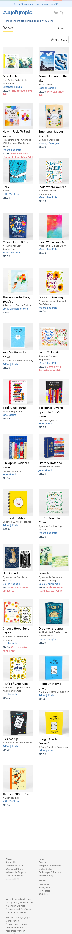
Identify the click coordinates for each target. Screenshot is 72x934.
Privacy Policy (46, 875)
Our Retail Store (14, 868)
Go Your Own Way (51, 297)
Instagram (44, 887)
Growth (44, 573)
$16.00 (42, 201)
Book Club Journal (15, 407)
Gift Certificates (14, 875)
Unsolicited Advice (15, 518)
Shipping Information (50, 865)
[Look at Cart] (56, 15)
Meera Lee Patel (12, 150)
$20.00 (6, 529)
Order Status (45, 868)
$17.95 (51, 589)
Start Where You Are (52, 186)
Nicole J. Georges (49, 143)
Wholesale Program (16, 872)
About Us (11, 862)
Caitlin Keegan (11, 584)
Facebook (44, 883)
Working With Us (14, 865)
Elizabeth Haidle (12, 87)
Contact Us (44, 862)
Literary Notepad (50, 462)
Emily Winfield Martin (15, 308)
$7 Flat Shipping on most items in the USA (36, 3)
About (9, 858)
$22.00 (18, 155)
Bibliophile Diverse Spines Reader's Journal (51, 411)
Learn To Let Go (49, 352)
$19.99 (17, 92)
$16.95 (6, 197)
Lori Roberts (10, 643)
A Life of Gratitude (15, 683)
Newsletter (44, 890)
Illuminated (10, 573)
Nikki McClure (11, 194)
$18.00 (51, 368)
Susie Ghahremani (50, 584)
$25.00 (6, 312)
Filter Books (58, 40)
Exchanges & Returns (50, 872)
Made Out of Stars (15, 242)
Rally (6, 186)
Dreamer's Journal (51, 628)
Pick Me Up (10, 738)
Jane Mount (9, 415)
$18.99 (42, 147)
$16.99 (42, 642)
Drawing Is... (11, 76)
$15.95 (6, 418)
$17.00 (42, 311)
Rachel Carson (47, 88)
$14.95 (15, 648)
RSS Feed (44, 894)
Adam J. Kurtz (10, 364)
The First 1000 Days (16, 794)
